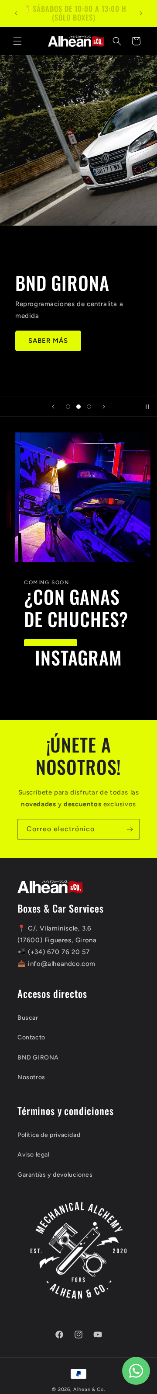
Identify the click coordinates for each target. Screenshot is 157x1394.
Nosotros (31, 1077)
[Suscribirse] (129, 829)
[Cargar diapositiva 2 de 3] (78, 406)
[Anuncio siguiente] (140, 13)
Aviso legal (33, 1154)
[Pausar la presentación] (147, 406)
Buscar (27, 1017)
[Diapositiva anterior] (53, 406)
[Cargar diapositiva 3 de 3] (89, 406)
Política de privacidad (48, 1135)
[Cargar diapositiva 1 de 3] (68, 406)
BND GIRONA (38, 1057)
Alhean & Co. (89, 1389)
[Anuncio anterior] (16, 13)
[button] (17, 41)
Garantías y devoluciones (54, 1174)
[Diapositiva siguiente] (103, 406)
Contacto (31, 1037)
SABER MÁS (48, 341)
